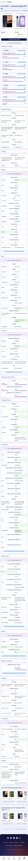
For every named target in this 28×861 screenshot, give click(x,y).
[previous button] (3, 796)
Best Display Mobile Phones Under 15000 (14, 251)
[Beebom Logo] (7, 2)
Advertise (22, 842)
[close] (13, 15)
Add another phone (14, 39)
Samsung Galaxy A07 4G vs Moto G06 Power (9, 823)
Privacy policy (9, 845)
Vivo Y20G (3, 28)
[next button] (25, 796)
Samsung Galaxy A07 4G (20, 28)
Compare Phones (8, 829)
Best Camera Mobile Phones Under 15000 (14, 551)
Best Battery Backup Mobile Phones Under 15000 (14, 655)
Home (2, 829)
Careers (11, 842)
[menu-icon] (1, 2)
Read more (24, 10)
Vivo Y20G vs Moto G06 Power (8, 801)
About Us (6, 842)
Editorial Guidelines (17, 845)
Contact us (16, 842)
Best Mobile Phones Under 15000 (14, 372)
